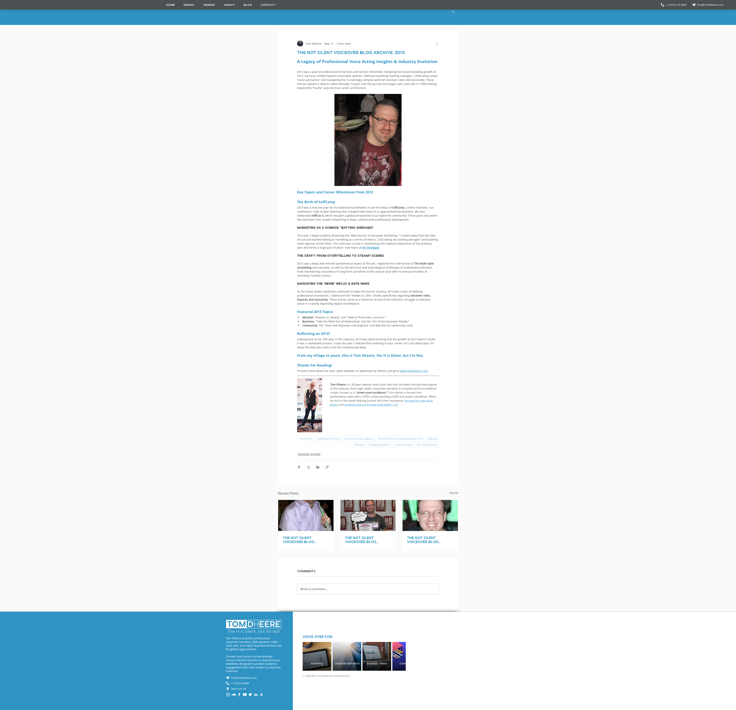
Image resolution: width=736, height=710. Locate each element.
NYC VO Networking (427, 444)
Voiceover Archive (309, 454)
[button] (209, 5)
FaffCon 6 (359, 444)
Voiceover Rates (403, 444)
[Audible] (261, 694)
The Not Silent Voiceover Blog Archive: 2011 (360, 540)
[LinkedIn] (256, 694)
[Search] (458, 5)
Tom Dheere (306, 438)
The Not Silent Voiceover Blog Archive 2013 (400, 438)
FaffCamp (432, 438)
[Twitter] (250, 694)
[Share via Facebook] (299, 467)
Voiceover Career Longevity (359, 438)
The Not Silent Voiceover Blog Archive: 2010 (422, 540)
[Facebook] (239, 694)
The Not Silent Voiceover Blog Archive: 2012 (298, 540)
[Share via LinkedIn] (318, 467)
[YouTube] (244, 694)
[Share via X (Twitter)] (308, 467)
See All (453, 493)
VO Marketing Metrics (380, 444)
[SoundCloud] (233, 694)
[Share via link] (327, 467)
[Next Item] (400, 656)
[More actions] (436, 43)
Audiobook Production (328, 438)
